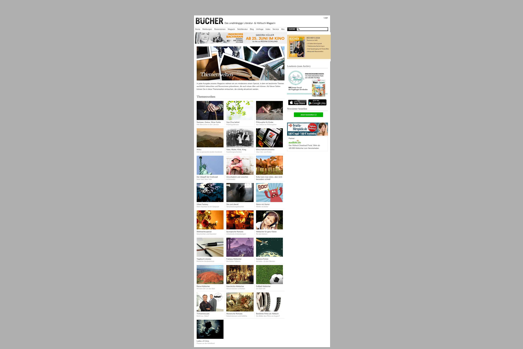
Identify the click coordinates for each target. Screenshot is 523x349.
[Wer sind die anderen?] (210, 147)
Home (197, 29)
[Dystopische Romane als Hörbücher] (240, 229)
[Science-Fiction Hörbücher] (269, 256)
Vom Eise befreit (232, 122)
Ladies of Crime (203, 341)
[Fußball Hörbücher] (269, 283)
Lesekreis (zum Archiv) (298, 66)
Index (268, 29)
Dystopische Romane (234, 232)
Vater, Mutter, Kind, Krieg (236, 150)
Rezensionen (220, 29)
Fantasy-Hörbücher (233, 259)
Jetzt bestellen (307, 115)
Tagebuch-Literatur (204, 259)
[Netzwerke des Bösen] (240, 201)
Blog (252, 29)
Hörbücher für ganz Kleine (266, 232)
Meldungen (207, 29)
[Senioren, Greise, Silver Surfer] (210, 119)
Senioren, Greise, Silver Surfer (209, 122)
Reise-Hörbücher (203, 286)
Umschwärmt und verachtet (237, 177)
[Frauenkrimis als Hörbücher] (210, 338)
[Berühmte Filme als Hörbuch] (269, 311)
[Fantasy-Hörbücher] (240, 256)
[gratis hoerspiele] (307, 128)
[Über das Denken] (269, 119)
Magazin (231, 29)
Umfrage (259, 29)
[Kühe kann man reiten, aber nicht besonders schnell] (269, 174)
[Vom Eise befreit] (240, 119)
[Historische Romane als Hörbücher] (240, 311)
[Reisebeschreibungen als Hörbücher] (210, 283)
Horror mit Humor (263, 204)
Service (276, 29)
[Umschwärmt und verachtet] (240, 174)
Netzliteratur (242, 29)
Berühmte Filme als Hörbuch (267, 314)
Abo (283, 29)
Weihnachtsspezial (204, 232)
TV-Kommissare (203, 314)
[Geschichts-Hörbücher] (240, 283)
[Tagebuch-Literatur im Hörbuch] (210, 256)
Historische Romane (234, 314)
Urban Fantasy (202, 204)
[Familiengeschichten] (240, 147)
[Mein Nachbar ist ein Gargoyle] (210, 201)
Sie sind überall (232, 204)
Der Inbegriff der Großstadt (207, 177)
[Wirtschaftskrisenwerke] (269, 147)
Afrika (199, 150)
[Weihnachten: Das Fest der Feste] (210, 229)
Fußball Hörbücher (263, 286)
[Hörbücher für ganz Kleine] (269, 229)
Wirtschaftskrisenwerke (265, 150)
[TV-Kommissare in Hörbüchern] (210, 311)
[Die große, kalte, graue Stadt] (210, 174)
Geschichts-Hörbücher (235, 286)
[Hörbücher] (295, 141)
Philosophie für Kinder (264, 122)
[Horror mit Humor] (269, 201)
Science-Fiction (262, 259)
